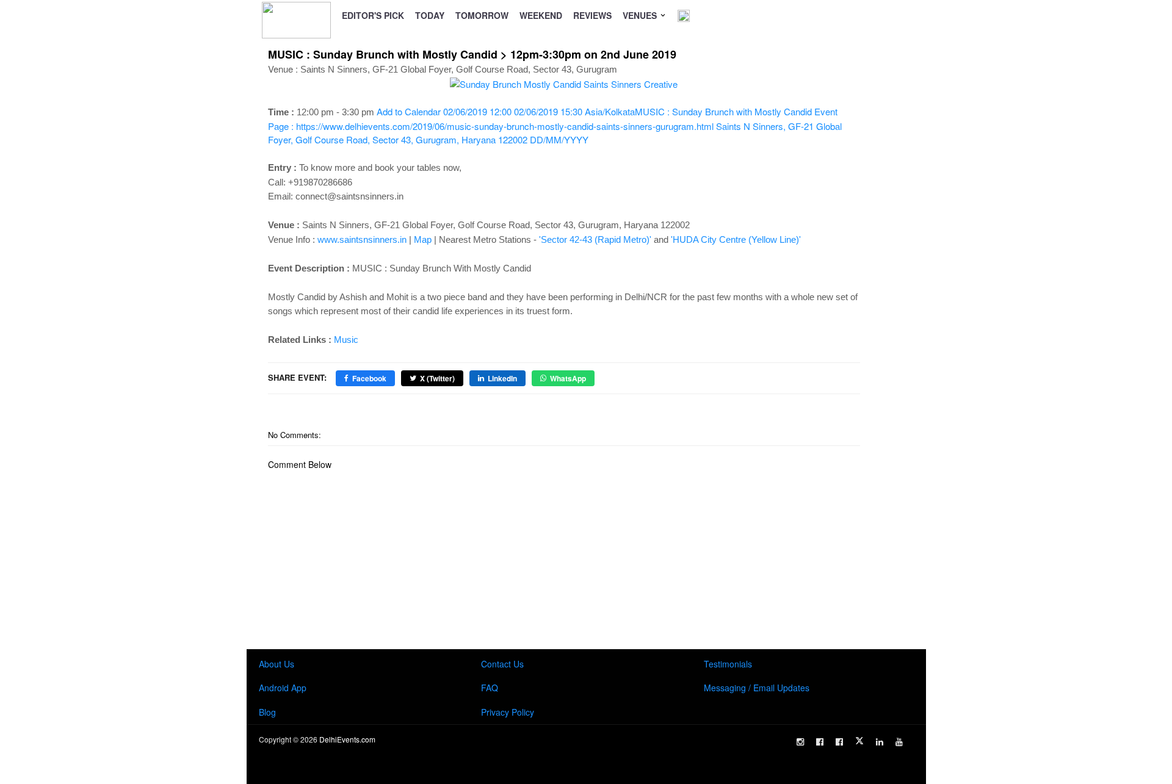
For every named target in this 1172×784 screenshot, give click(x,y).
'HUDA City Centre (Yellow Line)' (736, 239)
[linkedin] (879, 741)
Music (346, 339)
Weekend (540, 15)
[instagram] (800, 741)
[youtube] (899, 741)
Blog (267, 712)
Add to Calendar (555, 125)
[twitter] (859, 740)
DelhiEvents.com (347, 739)
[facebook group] (839, 741)
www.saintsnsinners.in (362, 239)
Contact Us (502, 664)
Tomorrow (481, 15)
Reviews (592, 15)
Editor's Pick (373, 15)
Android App (282, 688)
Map (423, 239)
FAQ (489, 688)
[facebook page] (819, 741)
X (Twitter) (437, 378)
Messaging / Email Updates (756, 688)
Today (429, 15)
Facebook (369, 378)
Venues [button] (641, 15)
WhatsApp (568, 378)
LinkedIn (502, 378)
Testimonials (728, 664)
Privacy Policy (507, 712)
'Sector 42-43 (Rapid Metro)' (595, 239)
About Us (276, 664)
